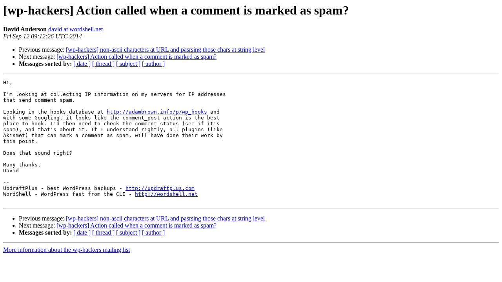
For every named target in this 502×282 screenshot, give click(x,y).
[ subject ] (128, 63)
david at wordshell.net (75, 29)
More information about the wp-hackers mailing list (66, 249)
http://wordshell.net (166, 194)
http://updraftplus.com (160, 188)
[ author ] (153, 63)
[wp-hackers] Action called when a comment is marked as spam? (136, 56)
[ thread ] (103, 63)
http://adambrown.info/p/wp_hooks (157, 112)
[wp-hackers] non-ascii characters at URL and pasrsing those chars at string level (165, 49)
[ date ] (82, 63)
